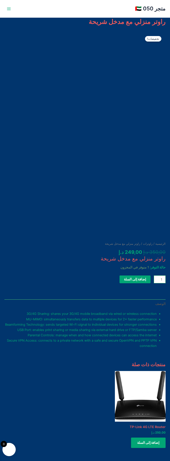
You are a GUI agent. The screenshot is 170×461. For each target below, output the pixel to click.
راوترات (148, 243)
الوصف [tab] (160, 304)
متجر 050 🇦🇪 (150, 8)
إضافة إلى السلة (135, 279)
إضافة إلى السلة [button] (148, 443)
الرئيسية (160, 243)
